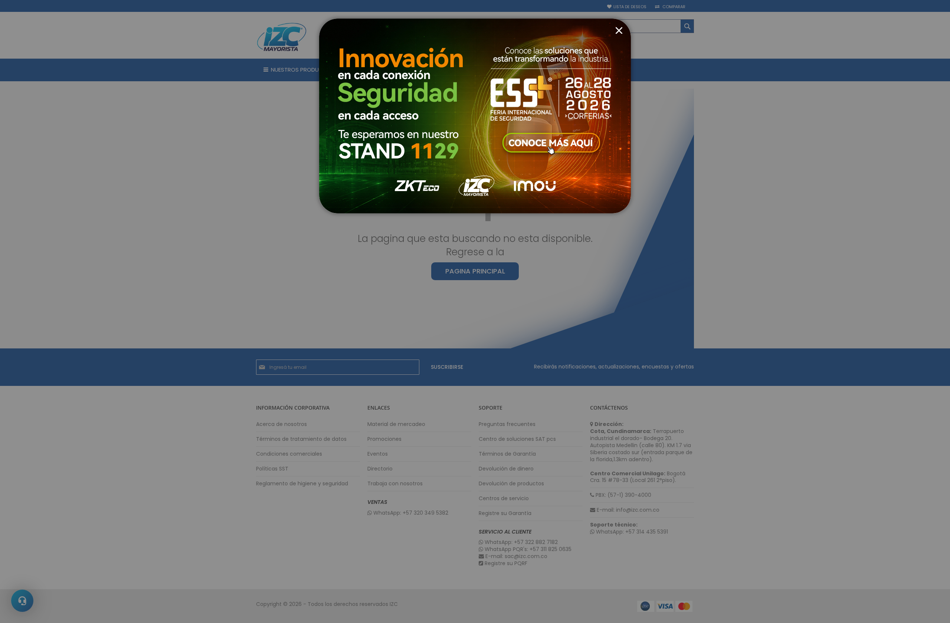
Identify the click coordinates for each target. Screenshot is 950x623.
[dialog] (475, 311)
